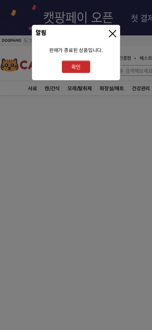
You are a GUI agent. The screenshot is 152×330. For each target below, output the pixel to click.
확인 (76, 67)
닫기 (113, 33)
